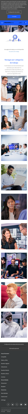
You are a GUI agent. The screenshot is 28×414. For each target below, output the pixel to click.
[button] (19, 22)
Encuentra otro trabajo (14, 51)
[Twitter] (16, 404)
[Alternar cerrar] (2, 23)
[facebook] (8, 404)
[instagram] (21, 404)
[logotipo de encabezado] (9, 22)
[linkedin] (12, 404)
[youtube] (25, 404)
